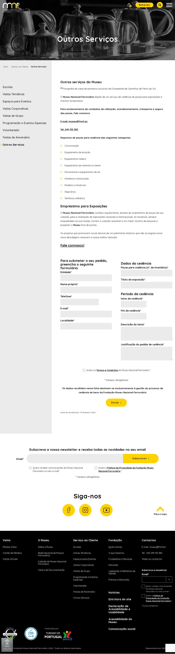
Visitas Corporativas (15, 108)
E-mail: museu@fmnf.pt (74, 121)
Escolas (7, 87)
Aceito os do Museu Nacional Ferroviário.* (118, 370)
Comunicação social (122, 629)
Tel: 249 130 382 (69, 129)
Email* (20, 459)
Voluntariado (11, 130)
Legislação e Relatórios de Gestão (122, 572)
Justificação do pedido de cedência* (142, 344)
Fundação (115, 540)
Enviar (115, 402)
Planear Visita (10, 547)
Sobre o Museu (45, 547)
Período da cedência (137, 294)
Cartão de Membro (12, 553)
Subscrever (139, 458)
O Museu (43, 540)
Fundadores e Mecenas (120, 559)
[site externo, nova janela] (7, 651)
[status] (112, 390)
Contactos (149, 540)
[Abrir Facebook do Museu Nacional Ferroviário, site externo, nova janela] (68, 510)
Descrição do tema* (133, 324)
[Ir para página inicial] (10, 8)
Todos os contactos (152, 559)
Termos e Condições (107, 370)
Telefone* (66, 296)
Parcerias (113, 565)
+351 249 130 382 (154, 553)
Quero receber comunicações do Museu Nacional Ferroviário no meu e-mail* (58, 469)
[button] (129, 5)
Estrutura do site (120, 599)
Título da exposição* (133, 279)
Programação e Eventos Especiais (24, 123)
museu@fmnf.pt (157, 547)
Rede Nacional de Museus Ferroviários (51, 554)
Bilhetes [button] (144, 4)
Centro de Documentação (51, 570)
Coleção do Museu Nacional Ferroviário (52, 562)
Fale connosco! (72, 245)
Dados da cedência (136, 263)
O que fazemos (116, 553)
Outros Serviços (13, 144)
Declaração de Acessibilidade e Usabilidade (119, 609)
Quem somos (115, 547)
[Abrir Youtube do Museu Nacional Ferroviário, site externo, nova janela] (106, 510)
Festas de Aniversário (16, 137)
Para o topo (160, 514)
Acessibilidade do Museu (120, 620)
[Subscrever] (169, 580)
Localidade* (67, 320)
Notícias (114, 592)
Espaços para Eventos (17, 101)
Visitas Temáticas (13, 94)
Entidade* (66, 272)
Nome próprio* (69, 284)
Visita (6, 540)
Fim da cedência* (131, 310)
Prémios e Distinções (119, 579)
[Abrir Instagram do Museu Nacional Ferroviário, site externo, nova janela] (85, 510)
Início (5, 66)
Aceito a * (126, 469)
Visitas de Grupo (13, 115)
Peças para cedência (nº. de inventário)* (144, 267)
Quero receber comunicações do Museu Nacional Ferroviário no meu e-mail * (159, 589)
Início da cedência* (132, 298)
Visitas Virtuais (10, 559)
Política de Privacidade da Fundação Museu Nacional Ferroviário (158, 598)
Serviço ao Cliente (20, 66)
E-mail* (64, 308)
